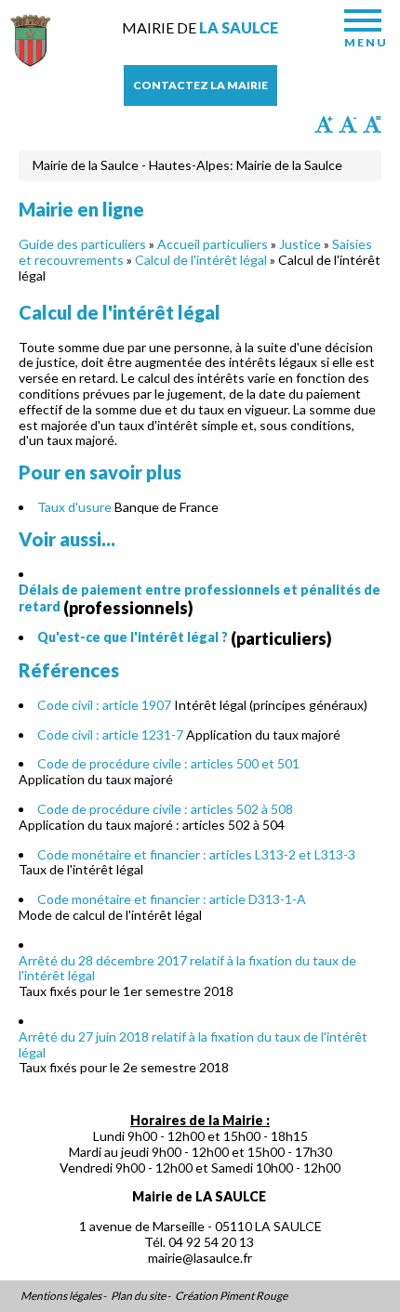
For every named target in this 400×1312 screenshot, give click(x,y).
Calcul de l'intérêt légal (201, 260)
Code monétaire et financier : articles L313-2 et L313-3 (196, 854)
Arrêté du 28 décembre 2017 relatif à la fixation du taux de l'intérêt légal (187, 968)
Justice (300, 244)
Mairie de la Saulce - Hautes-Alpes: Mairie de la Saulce (187, 165)
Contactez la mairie (200, 85)
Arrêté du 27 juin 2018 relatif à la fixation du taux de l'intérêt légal (193, 1044)
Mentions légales (60, 1296)
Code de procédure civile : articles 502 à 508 (165, 809)
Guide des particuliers (82, 244)
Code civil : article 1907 (104, 705)
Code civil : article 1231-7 (110, 734)
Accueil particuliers (212, 244)
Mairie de (200, 27)
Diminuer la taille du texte (348, 124)
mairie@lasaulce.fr (200, 1258)
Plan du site (138, 1296)
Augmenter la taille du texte (323, 124)
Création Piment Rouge (231, 1296)
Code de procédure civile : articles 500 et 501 (168, 763)
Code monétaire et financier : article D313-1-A (171, 899)
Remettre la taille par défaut (372, 124)
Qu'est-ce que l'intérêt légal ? (132, 637)
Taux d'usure (74, 507)
